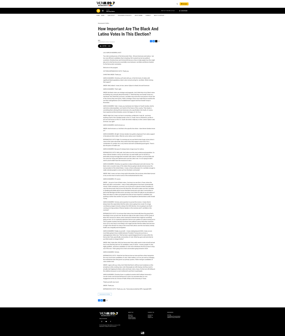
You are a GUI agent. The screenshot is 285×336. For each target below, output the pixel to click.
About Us (130, 315)
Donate (184, 4)
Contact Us (150, 315)
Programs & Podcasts (125, 15)
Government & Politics (103, 23)
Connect (148, 15)
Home (98, 15)
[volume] (103, 10)
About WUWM (138, 15)
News (102, 15)
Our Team (130, 316)
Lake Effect (111, 15)
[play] (98, 11)
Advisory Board (131, 317)
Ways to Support (159, 15)
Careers (149, 316)
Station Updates (132, 318)
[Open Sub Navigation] (105, 15)
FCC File (169, 315)
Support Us (150, 317)
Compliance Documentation (173, 316)
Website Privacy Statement (173, 317)
